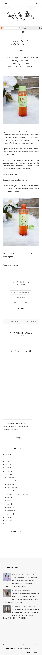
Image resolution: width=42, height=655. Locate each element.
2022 (7, 464)
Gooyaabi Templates (10, 648)
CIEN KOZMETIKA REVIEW (22, 590)
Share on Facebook (22, 292)
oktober (10, 484)
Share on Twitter (22, 297)
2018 (7, 517)
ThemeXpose (22, 645)
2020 (7, 471)
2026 (7, 454)
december (10, 478)
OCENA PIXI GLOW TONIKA (17, 494)
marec (9, 507)
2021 (7, 468)
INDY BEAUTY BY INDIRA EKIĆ (23, 606)
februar (10, 511)
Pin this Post (22, 302)
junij (8, 497)
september (11, 487)
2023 (7, 461)
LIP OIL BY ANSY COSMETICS (23, 574)
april (8, 504)
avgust (9, 491)
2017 (7, 520)
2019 (7, 474)
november (10, 481)
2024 (7, 458)
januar (9, 514)
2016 (7, 524)
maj (8, 501)
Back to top (32, 652)
